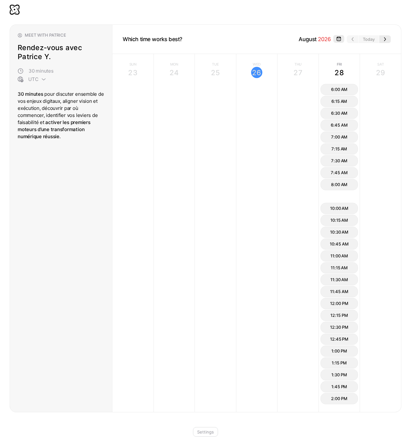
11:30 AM (339, 279)
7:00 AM (339, 136)
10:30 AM (339, 232)
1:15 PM (339, 362)
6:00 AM (339, 89)
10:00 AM (339, 208)
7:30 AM (339, 160)
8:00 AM (339, 184)
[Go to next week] (385, 39)
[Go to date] (338, 39)
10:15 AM (339, 220)
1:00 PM (339, 350)
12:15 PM (339, 315)
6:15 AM (339, 101)
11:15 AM (339, 267)
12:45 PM (339, 339)
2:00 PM (339, 398)
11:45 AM (339, 291)
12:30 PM (339, 327)
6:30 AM (339, 113)
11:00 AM (339, 255)
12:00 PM (339, 303)
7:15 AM (339, 148)
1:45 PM (339, 386)
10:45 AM (339, 243)
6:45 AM (339, 125)
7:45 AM (339, 172)
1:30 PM (339, 374)
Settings (205, 431)
